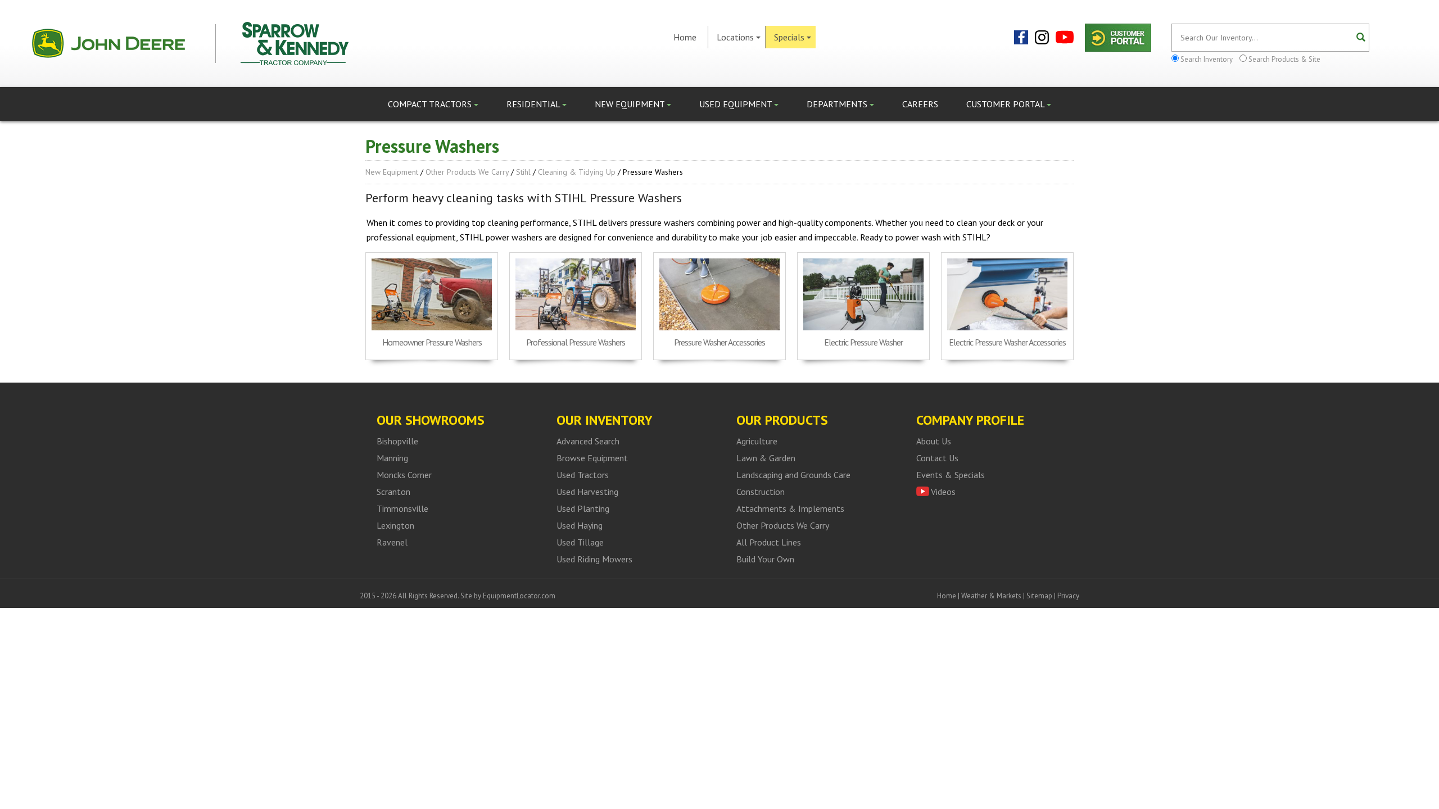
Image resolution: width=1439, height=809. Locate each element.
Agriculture (756, 441)
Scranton (393, 491)
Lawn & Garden (765, 457)
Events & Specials (950, 474)
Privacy (1068, 596)
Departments (838, 104)
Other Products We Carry (467, 172)
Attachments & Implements (790, 508)
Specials (789, 37)
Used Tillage (580, 542)
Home (684, 37)
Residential (534, 104)
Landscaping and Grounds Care (793, 474)
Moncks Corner (404, 474)
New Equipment (631, 104)
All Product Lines (768, 542)
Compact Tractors (431, 104)
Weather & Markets (991, 596)
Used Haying (579, 525)
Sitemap (1039, 596)
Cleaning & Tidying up (577, 172)
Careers (920, 104)
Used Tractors (582, 474)
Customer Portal (1006, 104)
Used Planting (582, 508)
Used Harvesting (587, 491)
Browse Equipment (592, 457)
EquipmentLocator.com (519, 596)
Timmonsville (402, 508)
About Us (933, 441)
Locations (735, 37)
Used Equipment (736, 104)
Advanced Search (587, 441)
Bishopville (397, 441)
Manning (392, 457)
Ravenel (392, 542)
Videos (943, 491)
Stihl (523, 172)
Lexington (395, 525)
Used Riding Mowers (594, 559)
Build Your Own (765, 559)
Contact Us (937, 457)
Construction (760, 491)
